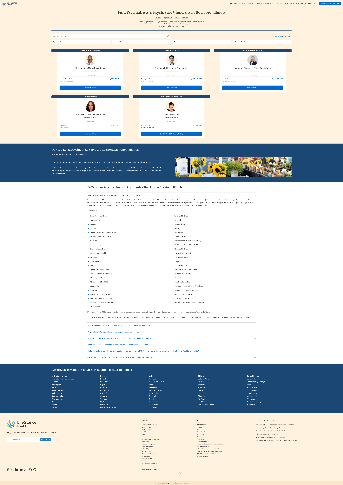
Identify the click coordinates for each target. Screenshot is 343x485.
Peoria (201, 393)
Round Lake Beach (206, 405)
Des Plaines (105, 382)
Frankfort (104, 393)
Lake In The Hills (156, 382)
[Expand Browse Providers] (244, 3)
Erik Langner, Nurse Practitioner (90, 68)
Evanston (104, 390)
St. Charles (252, 390)
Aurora (54, 382)
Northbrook (154, 399)
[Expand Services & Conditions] (272, 3)
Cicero (54, 405)
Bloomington (57, 390)
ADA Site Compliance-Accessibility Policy (208, 449)
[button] (236, 4)
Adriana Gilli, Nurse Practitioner (90, 115)
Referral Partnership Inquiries (178, 473)
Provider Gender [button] (262, 42)
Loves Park (71, 155)
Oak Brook (153, 402)
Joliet (151, 376)
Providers (158, 18)
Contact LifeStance (209, 473)
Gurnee (103, 399)
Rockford (185, 18)
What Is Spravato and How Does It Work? (266, 434)
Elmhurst (104, 388)
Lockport (153, 388)
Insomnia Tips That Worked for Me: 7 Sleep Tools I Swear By (272, 437)
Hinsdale (104, 405)
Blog (198, 429)
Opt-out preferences (202, 456)
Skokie (249, 385)
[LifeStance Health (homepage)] (9, 4)
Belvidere (54, 155)
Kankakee (153, 379)
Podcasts (199, 427)
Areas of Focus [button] (141, 42)
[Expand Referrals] (298, 3)
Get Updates (45, 439)
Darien (54, 408)
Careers (221, 473)
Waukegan (251, 399)
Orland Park (203, 379)
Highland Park (106, 402)
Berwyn (54, 388)
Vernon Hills (252, 396)
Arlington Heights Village (62, 379)
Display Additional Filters (283, 36)
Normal (152, 396)
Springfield (252, 388)
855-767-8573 (197, 79)
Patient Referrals (201, 424)
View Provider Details (90, 71)
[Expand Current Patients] (314, 3)
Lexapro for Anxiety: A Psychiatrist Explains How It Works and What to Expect (276, 440)
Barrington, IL (145, 79)
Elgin (102, 385)
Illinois (177, 18)
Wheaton (251, 405)
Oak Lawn (153, 405)
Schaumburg (252, 379)
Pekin (200, 390)
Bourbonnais (57, 396)
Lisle (151, 385)
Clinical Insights (201, 432)
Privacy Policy (201, 439)
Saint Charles (253, 376)
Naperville (153, 393)
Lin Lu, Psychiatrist (171, 115)
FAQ (198, 437)
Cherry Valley (62, 155)
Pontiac (201, 399)
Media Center (200, 434)
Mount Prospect (156, 390)
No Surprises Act (195, 473)
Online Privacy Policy (203, 441)
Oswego (201, 382)
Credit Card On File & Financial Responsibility (209, 451)
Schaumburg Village (256, 382)
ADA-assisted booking (203, 446)
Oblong (201, 376)
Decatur (104, 376)
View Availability (90, 87)
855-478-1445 (116, 79)
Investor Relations (160, 473)
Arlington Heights (59, 376)
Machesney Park (81, 155)
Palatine (201, 385)
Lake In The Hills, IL (66, 79)
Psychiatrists (168, 18)
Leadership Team (146, 473)
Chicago (55, 402)
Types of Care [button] (80, 42)
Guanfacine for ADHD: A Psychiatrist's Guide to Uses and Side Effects (274, 424)
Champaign (56, 399)
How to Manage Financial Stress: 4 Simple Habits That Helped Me (273, 428)
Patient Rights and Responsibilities (206, 454)
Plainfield (202, 396)
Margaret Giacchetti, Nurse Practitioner (252, 68)
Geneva (103, 396)
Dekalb (103, 379)
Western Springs (254, 402)
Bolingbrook (56, 393)
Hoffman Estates (108, 408)
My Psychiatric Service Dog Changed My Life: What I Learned (272, 431)
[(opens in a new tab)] (8, 469)
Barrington (56, 385)
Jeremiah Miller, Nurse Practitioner (171, 68)
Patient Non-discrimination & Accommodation (210, 444)
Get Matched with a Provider (330, 3)
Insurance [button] (201, 42)
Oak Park (153, 408)
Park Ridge (203, 388)
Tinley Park (252, 393)
